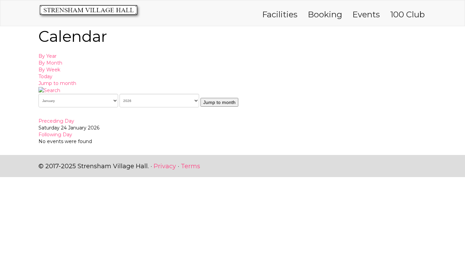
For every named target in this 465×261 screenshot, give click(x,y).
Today (45, 76)
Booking (325, 14)
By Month (50, 63)
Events (366, 14)
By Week (49, 70)
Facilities (280, 14)
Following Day (55, 135)
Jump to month (57, 83)
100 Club (407, 14)
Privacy (165, 166)
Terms (190, 166)
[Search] (49, 90)
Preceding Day (56, 121)
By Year (47, 56)
